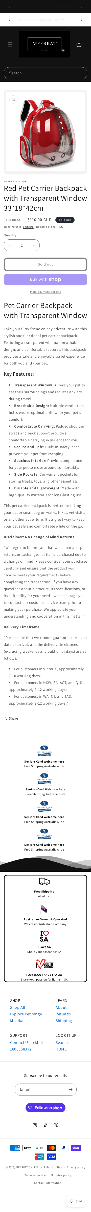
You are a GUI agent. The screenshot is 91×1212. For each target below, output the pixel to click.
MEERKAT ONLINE (27, 1167)
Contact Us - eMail (26, 1042)
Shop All (17, 1007)
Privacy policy (76, 1167)
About (61, 1007)
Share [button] (13, 718)
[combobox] (45, 73)
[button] (10, 44)
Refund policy (53, 1167)
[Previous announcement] (9, 6)
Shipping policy (61, 1175)
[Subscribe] (70, 1090)
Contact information (47, 1183)
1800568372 (21, 1049)
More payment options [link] (45, 292)
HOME (61, 1049)
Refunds (63, 1014)
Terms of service (35, 1175)
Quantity (10, 235)
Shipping (28, 226)
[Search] (81, 73)
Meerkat (17, 1020)
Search (62, 1042)
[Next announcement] (81, 6)
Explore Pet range (26, 1014)
